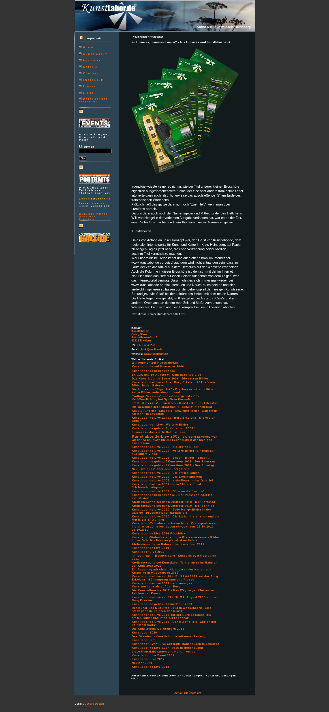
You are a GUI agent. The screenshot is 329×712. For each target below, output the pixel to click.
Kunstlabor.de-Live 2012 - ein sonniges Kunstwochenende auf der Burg (162, 585)
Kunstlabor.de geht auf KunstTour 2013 (162, 604)
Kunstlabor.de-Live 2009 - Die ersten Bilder (165, 473)
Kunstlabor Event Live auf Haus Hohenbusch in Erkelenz (176, 644)
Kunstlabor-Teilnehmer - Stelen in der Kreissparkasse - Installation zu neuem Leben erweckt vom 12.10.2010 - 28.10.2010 (175, 526)
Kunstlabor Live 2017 (148, 659)
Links (88, 92)
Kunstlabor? (95, 54)
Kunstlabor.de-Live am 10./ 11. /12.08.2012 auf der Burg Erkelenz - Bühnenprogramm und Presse (175, 578)
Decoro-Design (94, 703)
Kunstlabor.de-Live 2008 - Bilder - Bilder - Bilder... (171, 457)
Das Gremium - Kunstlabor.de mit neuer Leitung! (169, 636)
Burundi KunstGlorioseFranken (93, 216)
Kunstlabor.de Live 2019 (150, 548)
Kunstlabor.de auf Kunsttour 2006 (158, 366)
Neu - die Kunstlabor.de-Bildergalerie (161, 469)
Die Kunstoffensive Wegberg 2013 (158, 628)
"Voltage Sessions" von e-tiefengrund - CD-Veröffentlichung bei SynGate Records (165, 398)
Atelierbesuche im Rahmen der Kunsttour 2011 (168, 544)
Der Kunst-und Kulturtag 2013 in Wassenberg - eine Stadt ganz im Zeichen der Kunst (172, 609)
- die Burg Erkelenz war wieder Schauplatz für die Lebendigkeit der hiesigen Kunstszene (174, 440)
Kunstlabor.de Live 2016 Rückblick (159, 533)
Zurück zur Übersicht (187, 693)
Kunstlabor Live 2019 (148, 551)
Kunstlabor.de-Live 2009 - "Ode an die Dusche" (168, 491)
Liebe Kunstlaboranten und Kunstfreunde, (164, 651)
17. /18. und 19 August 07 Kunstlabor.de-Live (166, 374)
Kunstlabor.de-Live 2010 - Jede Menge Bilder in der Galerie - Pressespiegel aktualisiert (172, 511)
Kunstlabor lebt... (145, 640)
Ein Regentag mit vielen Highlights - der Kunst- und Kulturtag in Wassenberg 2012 (172, 571)
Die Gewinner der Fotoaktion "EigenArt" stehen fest (172, 407)
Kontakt (91, 73)
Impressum (93, 79)
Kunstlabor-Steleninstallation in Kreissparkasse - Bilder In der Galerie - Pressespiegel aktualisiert (176, 539)
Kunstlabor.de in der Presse (153, 371)
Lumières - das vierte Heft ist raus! (159, 432)
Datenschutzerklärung (93, 100)
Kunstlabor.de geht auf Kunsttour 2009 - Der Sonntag (173, 465)
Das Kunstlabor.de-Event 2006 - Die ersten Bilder (170, 378)
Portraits (92, 60)
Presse (89, 86)
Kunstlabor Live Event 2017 (153, 655)
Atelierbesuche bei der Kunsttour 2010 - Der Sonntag (173, 505)
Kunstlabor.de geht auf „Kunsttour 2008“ (163, 428)
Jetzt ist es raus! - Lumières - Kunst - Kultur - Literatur (175, 403)
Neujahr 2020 (142, 663)
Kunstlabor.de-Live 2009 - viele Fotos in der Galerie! (172, 480)
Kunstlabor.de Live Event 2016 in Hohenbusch (167, 647)
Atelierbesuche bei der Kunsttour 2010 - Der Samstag (173, 502)
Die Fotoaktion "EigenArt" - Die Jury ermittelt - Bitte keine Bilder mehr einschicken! (173, 391)
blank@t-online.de (151, 349)
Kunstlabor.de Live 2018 (150, 666)
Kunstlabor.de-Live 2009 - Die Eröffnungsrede (167, 476)
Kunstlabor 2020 (144, 632)
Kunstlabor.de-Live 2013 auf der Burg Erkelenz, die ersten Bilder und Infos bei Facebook (171, 616)
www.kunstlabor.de (156, 354)
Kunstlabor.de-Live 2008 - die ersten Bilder (165, 447)
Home (88, 47)
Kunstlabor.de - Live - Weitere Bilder (160, 424)
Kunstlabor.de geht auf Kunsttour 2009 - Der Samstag (173, 461)
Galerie (90, 67)
